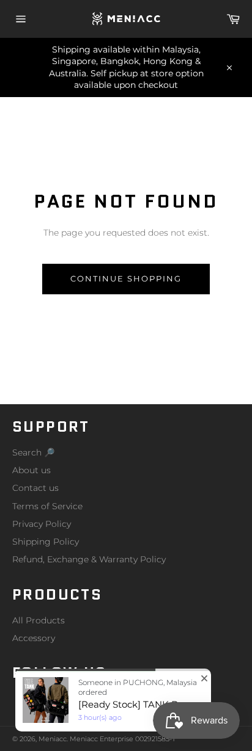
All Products (38, 620)
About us (31, 470)
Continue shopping (125, 278)
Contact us (35, 487)
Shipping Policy (45, 541)
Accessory (33, 638)
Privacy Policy (41, 523)
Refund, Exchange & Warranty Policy (89, 559)
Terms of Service (47, 506)
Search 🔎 (33, 452)
